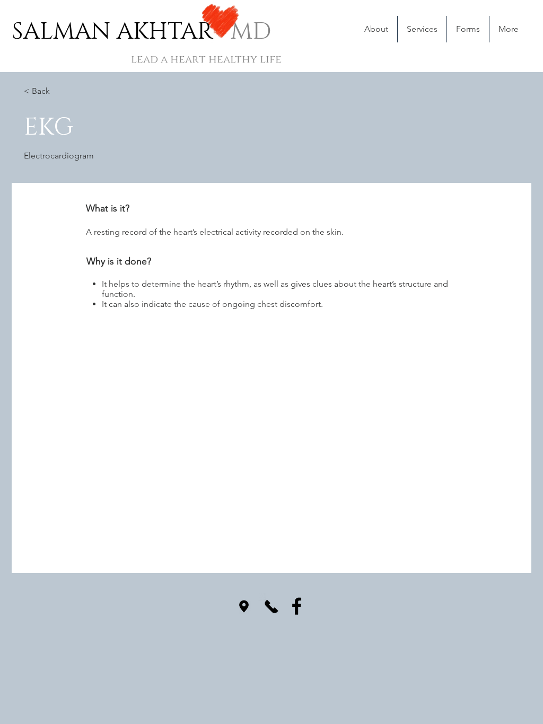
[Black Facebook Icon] (296, 606)
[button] (421, 29)
